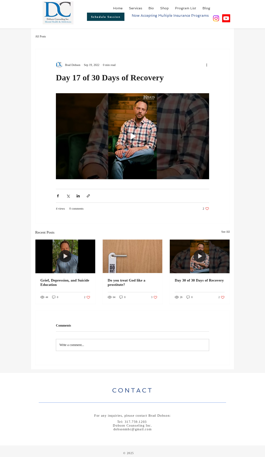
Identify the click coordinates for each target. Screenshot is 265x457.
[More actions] (206, 64)
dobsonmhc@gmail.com (132, 429)
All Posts (40, 36)
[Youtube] (226, 18)
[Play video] (132, 136)
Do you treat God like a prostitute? (126, 282)
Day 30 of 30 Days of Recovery (199, 280)
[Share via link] (88, 196)
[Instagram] (216, 18)
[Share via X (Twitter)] (68, 196)
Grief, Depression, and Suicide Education (64, 282)
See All (225, 231)
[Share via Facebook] (58, 196)
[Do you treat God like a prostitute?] (133, 256)
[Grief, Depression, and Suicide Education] (65, 256)
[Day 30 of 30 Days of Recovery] (200, 256)
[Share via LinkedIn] (78, 196)
